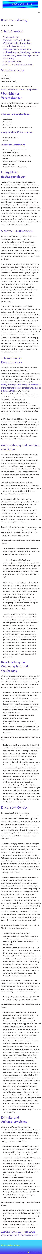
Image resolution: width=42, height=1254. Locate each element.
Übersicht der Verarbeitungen (17, 40)
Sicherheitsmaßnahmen (14, 46)
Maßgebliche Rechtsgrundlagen (17, 43)
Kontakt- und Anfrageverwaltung (18, 64)
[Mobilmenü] (39, 12)
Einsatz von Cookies (12, 61)
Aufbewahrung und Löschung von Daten (21, 52)
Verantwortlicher (11, 37)
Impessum (22, 1252)
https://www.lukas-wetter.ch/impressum (19, 89)
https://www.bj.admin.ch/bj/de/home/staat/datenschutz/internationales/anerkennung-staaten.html (21, 388)
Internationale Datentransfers (17, 49)
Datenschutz (35, 1252)
